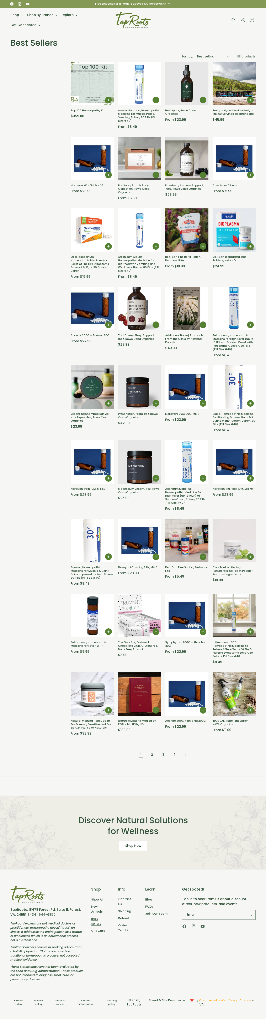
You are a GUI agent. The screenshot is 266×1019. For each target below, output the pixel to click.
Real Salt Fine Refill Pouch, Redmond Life (183, 258)
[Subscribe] (250, 915)
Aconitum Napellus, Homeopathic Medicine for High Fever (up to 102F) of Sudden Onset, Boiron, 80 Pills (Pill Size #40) (185, 496)
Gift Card (98, 931)
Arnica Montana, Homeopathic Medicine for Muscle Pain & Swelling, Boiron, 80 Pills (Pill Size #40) (139, 116)
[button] (16, 15)
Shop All (97, 899)
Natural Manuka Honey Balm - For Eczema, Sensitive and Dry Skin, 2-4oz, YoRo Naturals (91, 724)
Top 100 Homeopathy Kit (88, 110)
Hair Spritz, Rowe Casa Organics (180, 112)
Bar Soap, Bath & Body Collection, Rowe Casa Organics (133, 189)
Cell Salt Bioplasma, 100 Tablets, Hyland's (229, 258)
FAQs (149, 906)
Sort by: (187, 56)
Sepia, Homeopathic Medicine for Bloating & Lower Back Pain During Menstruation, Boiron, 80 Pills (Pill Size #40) (234, 419)
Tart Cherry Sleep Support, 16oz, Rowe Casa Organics (136, 337)
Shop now (133, 845)
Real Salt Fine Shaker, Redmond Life (186, 569)
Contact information (86, 1002)
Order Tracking (125, 927)
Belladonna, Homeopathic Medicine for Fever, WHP (89, 644)
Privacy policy (38, 1002)
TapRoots (134, 1004)
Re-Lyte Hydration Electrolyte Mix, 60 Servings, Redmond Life (233, 112)
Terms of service (60, 1002)
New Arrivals (97, 909)
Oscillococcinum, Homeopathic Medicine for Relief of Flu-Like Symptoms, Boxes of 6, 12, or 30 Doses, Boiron (90, 264)
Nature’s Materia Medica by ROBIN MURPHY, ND (137, 722)
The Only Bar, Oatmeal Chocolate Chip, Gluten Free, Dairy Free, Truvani (138, 646)
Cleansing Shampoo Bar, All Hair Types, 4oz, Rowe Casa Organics (90, 417)
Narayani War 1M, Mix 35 (87, 185)
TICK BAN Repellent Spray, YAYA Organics (230, 722)
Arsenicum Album (224, 185)
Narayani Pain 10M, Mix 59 (88, 489)
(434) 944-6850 (41, 914)
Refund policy (18, 1002)
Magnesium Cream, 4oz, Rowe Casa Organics (138, 490)
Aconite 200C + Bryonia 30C (90, 335)
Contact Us (124, 901)
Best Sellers (96, 921)
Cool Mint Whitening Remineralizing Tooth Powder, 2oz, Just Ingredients (233, 571)
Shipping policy (111, 1002)
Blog (148, 899)
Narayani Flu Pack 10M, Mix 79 (233, 489)
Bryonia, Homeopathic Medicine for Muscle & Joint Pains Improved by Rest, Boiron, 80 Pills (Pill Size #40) (92, 573)
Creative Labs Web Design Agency (225, 1000)
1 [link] (140, 754)
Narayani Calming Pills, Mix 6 (137, 567)
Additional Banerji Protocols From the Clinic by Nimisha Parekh (184, 339)
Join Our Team (156, 914)
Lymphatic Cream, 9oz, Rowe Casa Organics (138, 415)
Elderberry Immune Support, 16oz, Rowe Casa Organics (184, 187)
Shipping (124, 911)
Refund (123, 918)
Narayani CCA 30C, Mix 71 (182, 414)
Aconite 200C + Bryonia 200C (185, 721)
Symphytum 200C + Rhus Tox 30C (185, 644)
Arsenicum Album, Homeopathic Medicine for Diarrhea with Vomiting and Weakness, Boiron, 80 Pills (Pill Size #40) (138, 264)
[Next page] (185, 754)
